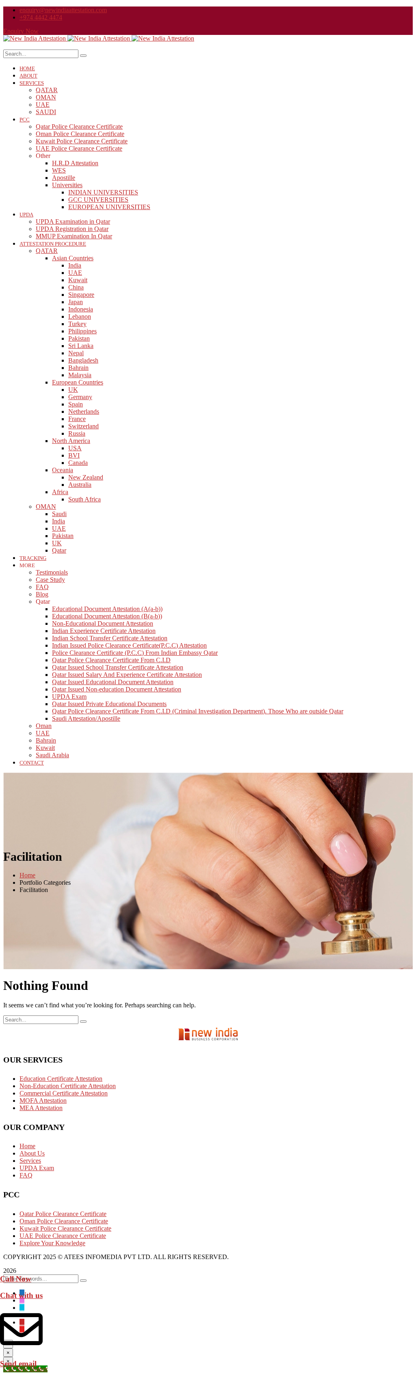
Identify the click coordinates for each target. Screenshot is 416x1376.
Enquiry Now (21, 31)
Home (27, 875)
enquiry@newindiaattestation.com (63, 9)
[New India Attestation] (35, 38)
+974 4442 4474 (41, 17)
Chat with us (21, 1295)
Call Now (15, 1278)
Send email (18, 1363)
